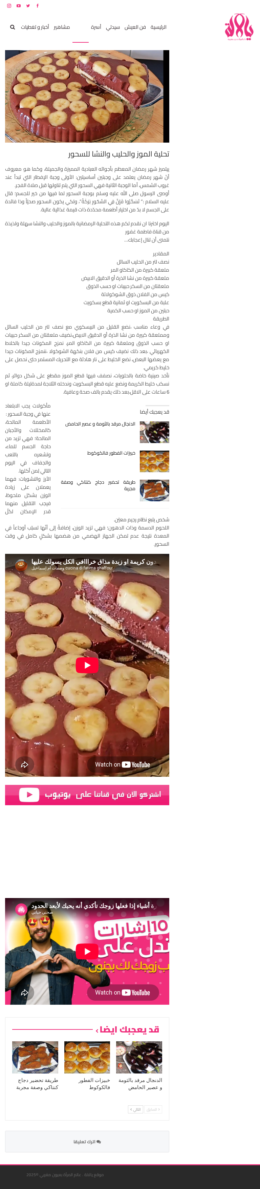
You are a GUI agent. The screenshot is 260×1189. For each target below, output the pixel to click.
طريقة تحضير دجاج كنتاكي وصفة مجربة (98, 485)
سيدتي (113, 27)
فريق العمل (230, 5)
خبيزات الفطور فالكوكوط (111, 453)
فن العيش (135, 27)
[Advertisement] (204, 151)
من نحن (249, 5)
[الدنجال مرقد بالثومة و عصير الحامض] (154, 432)
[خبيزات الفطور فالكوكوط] (154, 461)
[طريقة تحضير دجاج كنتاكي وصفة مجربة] (154, 490)
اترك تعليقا (84, 1142)
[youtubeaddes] (87, 794)
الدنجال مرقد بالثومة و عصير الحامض (100, 423)
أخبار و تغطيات (35, 27)
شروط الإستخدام (190, 5)
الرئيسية (159, 27)
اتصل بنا (211, 5)
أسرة (96, 27)
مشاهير (62, 27)
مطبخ (80, 27)
